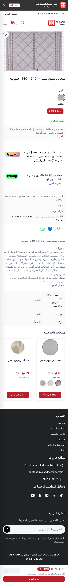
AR (62, 13)
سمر (36, 216)
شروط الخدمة (21, 538)
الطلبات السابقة (57, 428)
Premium (27, 216)
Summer (17, 216)
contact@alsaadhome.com (44, 471)
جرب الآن (14, 5)
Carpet (59, 220)
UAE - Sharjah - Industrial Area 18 (41, 465)
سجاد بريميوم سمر (50, 360)
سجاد (51, 216)
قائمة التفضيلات (57, 434)
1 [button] (37, 70)
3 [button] (30, 70)
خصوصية (60, 439)
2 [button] (34, 70)
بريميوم (44, 216)
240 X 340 (55, 111)
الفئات (62, 450)
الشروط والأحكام (56, 445)
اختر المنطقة (56, 136)
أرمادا (53, 211)
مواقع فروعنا (56, 458)
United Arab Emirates (47, 13)
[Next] (62, 51)
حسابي (61, 423)
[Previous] (5, 51)
